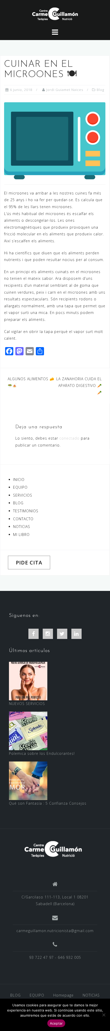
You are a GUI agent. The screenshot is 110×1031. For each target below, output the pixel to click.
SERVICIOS (22, 495)
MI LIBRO (21, 534)
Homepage (63, 995)
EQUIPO (20, 487)
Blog (100, 89)
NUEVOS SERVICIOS (27, 703)
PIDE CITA (29, 562)
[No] (103, 1014)
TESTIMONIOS (25, 510)
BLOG (18, 502)
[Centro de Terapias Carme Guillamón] (53, 849)
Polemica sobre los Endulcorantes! (42, 753)
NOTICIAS (21, 526)
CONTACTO (23, 518)
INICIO (19, 479)
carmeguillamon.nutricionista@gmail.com (55, 930)
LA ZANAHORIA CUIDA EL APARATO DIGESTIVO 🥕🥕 (79, 385)
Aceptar (56, 1023)
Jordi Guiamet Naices (64, 89)
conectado (69, 438)
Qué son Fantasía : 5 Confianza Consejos (47, 803)
